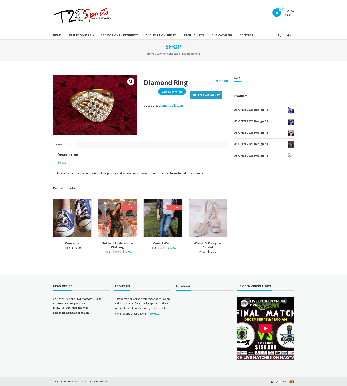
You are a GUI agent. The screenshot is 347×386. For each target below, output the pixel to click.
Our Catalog (221, 35)
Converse (72, 243)
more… (153, 313)
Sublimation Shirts (161, 35)
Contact (247, 35)
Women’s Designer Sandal (208, 245)
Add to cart (169, 92)
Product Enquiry (209, 95)
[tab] (64, 144)
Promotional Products (119, 35)
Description (64, 144)
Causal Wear (162, 243)
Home (57, 35)
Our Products (80, 35)
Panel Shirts (194, 35)
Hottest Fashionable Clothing (117, 245)
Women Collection (168, 53)
